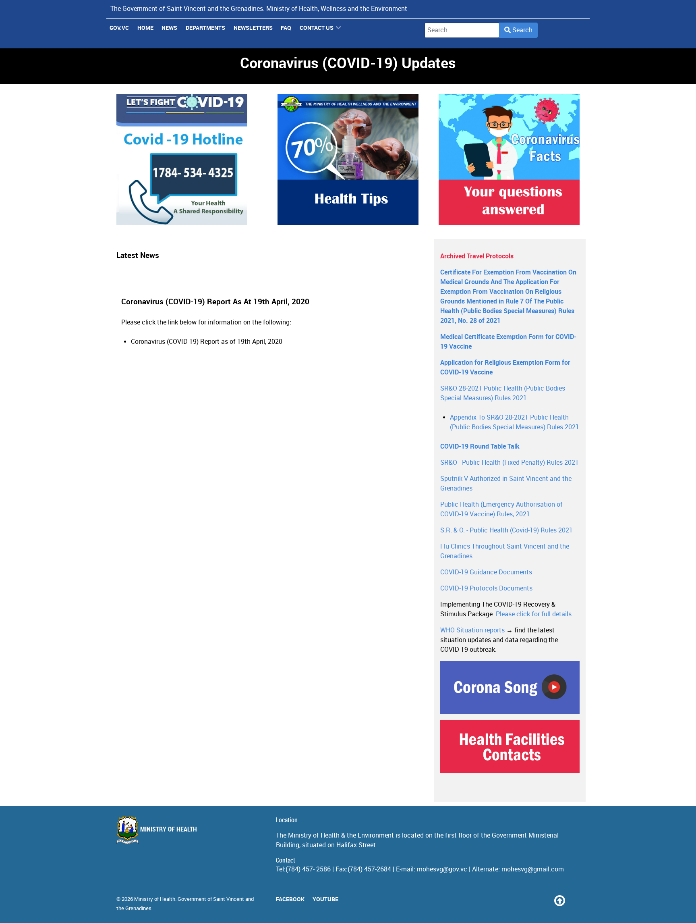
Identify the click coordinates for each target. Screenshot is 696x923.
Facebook (290, 899)
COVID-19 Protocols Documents (486, 588)
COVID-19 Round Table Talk (480, 446)
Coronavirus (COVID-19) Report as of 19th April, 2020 (206, 341)
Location (287, 820)
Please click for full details (534, 614)
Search (521, 30)
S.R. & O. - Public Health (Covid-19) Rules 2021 (506, 530)
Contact (285, 860)
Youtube (325, 899)
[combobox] (462, 30)
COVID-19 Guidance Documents (486, 572)
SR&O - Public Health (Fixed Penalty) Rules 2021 (509, 462)
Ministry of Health (168, 829)
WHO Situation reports (472, 630)
